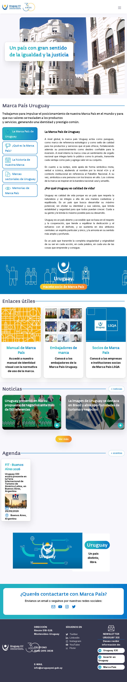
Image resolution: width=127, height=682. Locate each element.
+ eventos (116, 453)
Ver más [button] (64, 439)
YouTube (74, 644)
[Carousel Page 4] (65, 80)
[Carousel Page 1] (56, 80)
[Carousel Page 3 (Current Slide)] (62, 80)
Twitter (73, 634)
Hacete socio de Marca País (63, 287)
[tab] (19, 147)
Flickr (72, 648)
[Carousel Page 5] (68, 80)
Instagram (75, 641)
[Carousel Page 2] (59, 80)
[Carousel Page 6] (71, 80)
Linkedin (74, 637)
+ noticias (116, 388)
